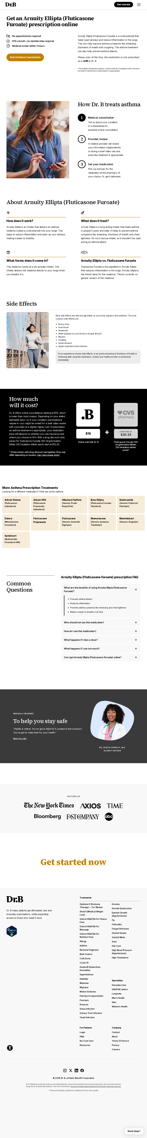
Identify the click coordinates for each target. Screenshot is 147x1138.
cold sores (85, 958)
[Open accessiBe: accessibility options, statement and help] (9, 1047)
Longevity (116, 993)
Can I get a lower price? (48, 455)
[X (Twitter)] (70, 1071)
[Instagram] (65, 1071)
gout (114, 941)
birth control (86, 954)
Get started (123, 4)
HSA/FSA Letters (120, 989)
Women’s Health (119, 1006)
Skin (114, 1002)
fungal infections (120, 928)
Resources (85, 1045)
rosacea (84, 1004)
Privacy (115, 1045)
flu (113, 920)
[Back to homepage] (10, 5)
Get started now (73, 862)
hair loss (116, 946)
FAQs (82, 1036)
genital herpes (119, 933)
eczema (115, 904)
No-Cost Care (86, 1041)
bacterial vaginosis (89, 950)
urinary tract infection (91, 1013)
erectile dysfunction (122, 908)
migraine (84, 987)
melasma (84, 983)
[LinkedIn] (76, 1071)
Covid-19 (84, 963)
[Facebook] (82, 1071)
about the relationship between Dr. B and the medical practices (96, 1086)
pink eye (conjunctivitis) (91, 996)
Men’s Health (118, 998)
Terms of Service (120, 1041)
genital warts (118, 937)
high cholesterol (120, 957)
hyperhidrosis (86, 974)
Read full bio (20, 739)
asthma (83, 945)
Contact (116, 1032)
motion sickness (88, 991)
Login (82, 1032)
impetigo (84, 979)
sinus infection (87, 1009)
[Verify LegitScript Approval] (11, 931)
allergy (83, 941)
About (115, 1036)
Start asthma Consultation (25, 57)
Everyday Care (119, 985)
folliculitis (117, 924)
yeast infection (87, 1017)
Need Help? (134, 1131)
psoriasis (84, 1000)
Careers (116, 1049)
